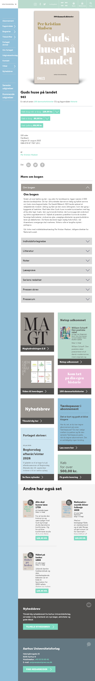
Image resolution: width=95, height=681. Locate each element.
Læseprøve (29, 270)
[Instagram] (35, 4)
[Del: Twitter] (35, 165)
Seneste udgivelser (7, 87)
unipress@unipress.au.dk (41, 662)
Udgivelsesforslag (10, 55)
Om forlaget (7, 50)
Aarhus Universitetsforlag (9, 4)
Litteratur (28, 250)
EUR (62, 5)
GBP (62, 2)
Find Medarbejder (36, 669)
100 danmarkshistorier (43, 102)
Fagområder (7, 26)
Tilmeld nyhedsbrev (38, 626)
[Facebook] (40, 4)
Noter (26, 260)
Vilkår (4, 66)
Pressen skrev (30, 289)
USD (66, 5)
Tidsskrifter (7, 37)
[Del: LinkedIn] (28, 165)
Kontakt (5, 61)
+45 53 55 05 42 (42, 659)
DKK (66, 2)
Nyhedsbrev (7, 71)
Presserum (29, 299)
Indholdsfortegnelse (34, 241)
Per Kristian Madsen (29, 155)
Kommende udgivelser (8, 96)
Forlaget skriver (6, 43)
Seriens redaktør (32, 279)
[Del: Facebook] (42, 165)
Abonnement (8, 21)
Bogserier (6, 31)
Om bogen (29, 187)
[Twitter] (44, 4)
